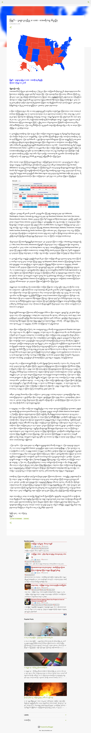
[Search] (7, 2)
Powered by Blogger (46, 727)
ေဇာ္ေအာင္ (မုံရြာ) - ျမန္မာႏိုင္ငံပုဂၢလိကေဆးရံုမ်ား (38, 637)
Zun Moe (26, 518)
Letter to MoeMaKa (16, 518)
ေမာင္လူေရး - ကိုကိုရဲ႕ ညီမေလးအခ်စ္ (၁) (35, 667)
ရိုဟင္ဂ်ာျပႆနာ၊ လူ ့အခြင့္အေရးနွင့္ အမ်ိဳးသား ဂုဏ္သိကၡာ (38, 697)
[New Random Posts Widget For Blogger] (65, 614)
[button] (11, 27)
